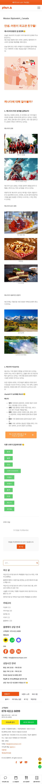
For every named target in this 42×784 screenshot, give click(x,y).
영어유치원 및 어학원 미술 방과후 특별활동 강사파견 (20, 597)
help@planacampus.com (13, 744)
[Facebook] (16, 762)
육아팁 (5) (6, 614)
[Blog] (26, 762)
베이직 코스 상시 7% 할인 (20, 2)
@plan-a (12, 747)
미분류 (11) (7, 607)
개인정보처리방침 (6, 753)
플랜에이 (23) (7, 621)
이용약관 (4, 750)
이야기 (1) (6, 617)
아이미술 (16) (7, 611)
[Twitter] (21, 762)
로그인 (21, 546)
